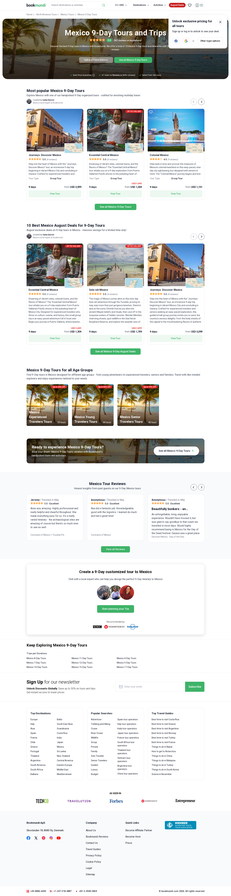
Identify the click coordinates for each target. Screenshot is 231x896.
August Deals (177, 5)
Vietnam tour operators (123, 760)
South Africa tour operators (126, 744)
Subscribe (194, 686)
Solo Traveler (97, 756)
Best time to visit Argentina (165, 728)
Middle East (62, 769)
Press (128, 842)
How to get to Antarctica (164, 751)
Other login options (210, 41)
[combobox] (78, 5)
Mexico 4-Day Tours (126, 658)
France (33, 737)
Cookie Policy (93, 861)
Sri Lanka (61, 751)
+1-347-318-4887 (63, 891)
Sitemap (90, 874)
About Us (91, 830)
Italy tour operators (126, 724)
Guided (94, 765)
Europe (34, 719)
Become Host (132, 836)
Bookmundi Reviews (97, 836)
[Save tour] (30, 112)
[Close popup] (220, 22)
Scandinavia (63, 728)
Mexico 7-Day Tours (36, 662)
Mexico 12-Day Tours (82, 662)
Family (94, 751)
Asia (32, 728)
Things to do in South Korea (165, 769)
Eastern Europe (64, 765)
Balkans (34, 774)
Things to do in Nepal (162, 747)
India (59, 737)
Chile (32, 742)
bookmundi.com (170, 891)
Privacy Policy (94, 855)
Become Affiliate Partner (138, 830)
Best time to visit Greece (164, 724)
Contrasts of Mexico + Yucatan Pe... (169, 535)
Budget (94, 774)
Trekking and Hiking (100, 724)
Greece (34, 747)
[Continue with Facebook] (176, 41)
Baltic (59, 719)
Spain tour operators (127, 719)
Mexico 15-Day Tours (82, 667)
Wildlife (94, 737)
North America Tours (46, 14)
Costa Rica (62, 733)
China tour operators (127, 773)
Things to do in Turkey (162, 765)
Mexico (60, 747)
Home (30, 14)
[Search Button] (104, 5)
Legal (89, 868)
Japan (60, 742)
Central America (65, 760)
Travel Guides (93, 849)
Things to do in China (162, 756)
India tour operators (127, 728)
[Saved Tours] (189, 5)
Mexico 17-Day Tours (127, 667)
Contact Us (92, 842)
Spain (33, 733)
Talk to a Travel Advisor (96, 60)
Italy (32, 724)
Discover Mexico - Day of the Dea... (108, 536)
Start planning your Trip (115, 608)
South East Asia (65, 724)
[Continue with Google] (186, 41)
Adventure (96, 719)
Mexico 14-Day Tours (37, 667)
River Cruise (97, 733)
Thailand (34, 756)
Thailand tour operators (124, 752)
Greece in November (162, 774)
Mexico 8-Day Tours (36, 658)
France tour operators (128, 737)
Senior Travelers (99, 760)
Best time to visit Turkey (163, 737)
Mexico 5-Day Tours (126, 662)
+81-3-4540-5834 (88, 891)
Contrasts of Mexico (40, 535)
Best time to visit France (163, 742)
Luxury (94, 769)
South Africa (36, 769)
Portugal (34, 751)
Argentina (35, 760)
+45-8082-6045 (38, 891)
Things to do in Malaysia (163, 760)
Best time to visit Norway (164, 733)
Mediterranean (64, 774)
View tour (55, 193)
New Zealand (63, 756)
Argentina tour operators (124, 767)
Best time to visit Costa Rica (165, 719)
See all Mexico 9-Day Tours (133, 60)
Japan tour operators (127, 733)
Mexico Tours (67, 14)
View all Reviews (115, 549)
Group (94, 742)
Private (94, 747)
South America (37, 765)
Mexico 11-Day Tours (82, 658)
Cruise (94, 728)
